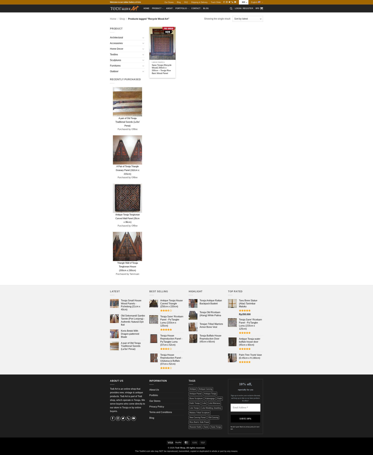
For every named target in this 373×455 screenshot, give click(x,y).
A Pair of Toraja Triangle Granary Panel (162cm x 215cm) (127, 170)
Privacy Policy (156, 406)
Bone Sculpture (196, 398)
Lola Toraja (194, 408)
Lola (204, 403)
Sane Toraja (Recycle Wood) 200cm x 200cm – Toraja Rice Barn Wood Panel (161, 69)
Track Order (216, 2)
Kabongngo (210, 398)
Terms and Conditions (160, 412)
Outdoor (114, 71)
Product (156, 8)
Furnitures (115, 65)
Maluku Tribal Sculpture (200, 413)
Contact (195, 8)
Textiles (114, 54)
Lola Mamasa (214, 403)
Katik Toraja (195, 403)
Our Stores (169, 2)
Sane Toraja (216, 427)
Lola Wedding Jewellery (211, 408)
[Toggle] (143, 37)
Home (146, 8)
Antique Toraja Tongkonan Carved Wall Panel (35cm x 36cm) (127, 218)
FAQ (186, 2)
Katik (220, 398)
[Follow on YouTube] (235, 2)
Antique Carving (205, 389)
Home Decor (116, 49)
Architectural (116, 37)
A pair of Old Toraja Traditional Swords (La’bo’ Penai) (127, 122)
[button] (231, 8)
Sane (206, 427)
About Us (154, 389)
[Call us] (232, 2)
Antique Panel (195, 394)
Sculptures (115, 60)
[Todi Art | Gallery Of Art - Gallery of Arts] (124, 8)
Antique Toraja (210, 394)
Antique (193, 389)
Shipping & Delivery (199, 2)
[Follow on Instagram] (227, 2)
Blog (179, 2)
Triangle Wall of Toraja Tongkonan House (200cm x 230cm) (127, 267)
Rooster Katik (195, 427)
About (169, 8)
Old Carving (213, 417)
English (254, 2)
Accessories (116, 43)
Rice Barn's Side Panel (199, 422)
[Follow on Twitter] (229, 2)
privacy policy (250, 427)
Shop (122, 19)
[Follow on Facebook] (224, 2)
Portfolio (181, 8)
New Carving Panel (198, 417)
